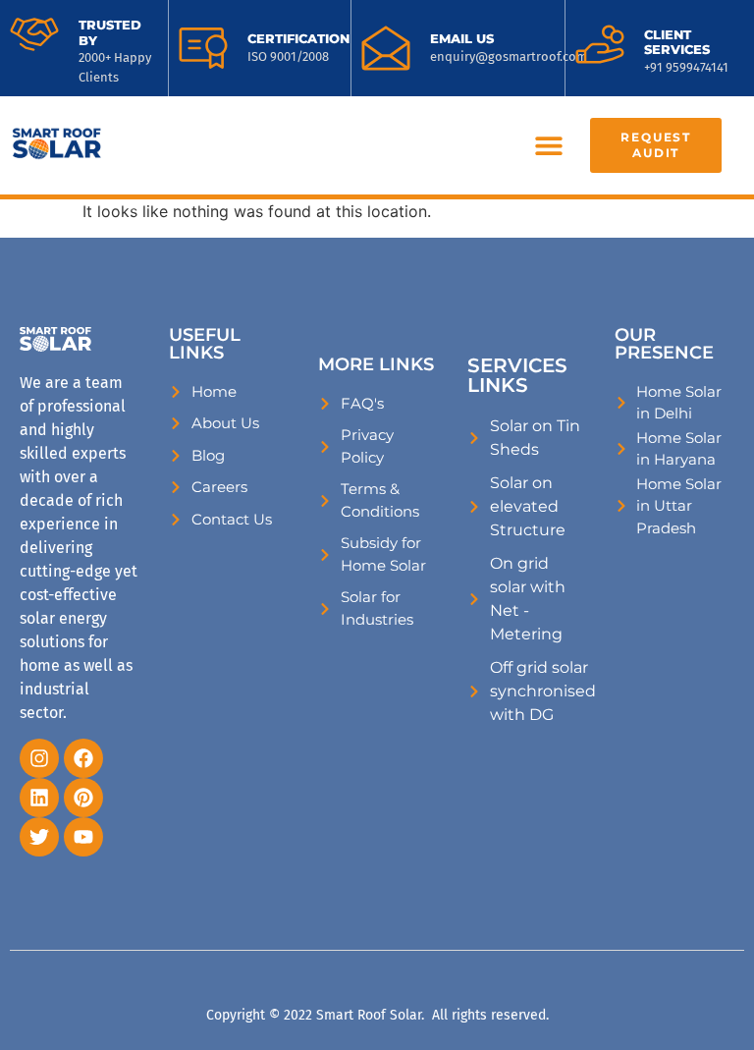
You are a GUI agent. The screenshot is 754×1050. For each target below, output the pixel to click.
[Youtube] (83, 837)
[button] (548, 146)
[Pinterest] (83, 797)
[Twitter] (39, 837)
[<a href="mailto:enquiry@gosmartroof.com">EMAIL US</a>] (385, 48)
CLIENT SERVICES (677, 42)
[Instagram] (39, 758)
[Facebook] (83, 758)
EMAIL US (462, 38)
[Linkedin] (39, 797)
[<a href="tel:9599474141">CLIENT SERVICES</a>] (599, 44)
